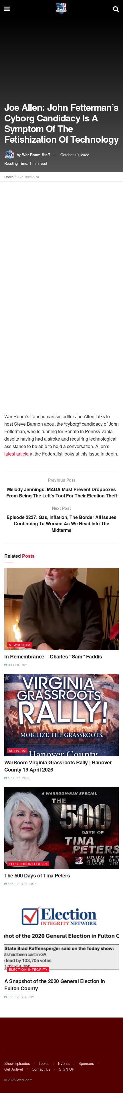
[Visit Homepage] (61, 8)
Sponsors (86, 1063)
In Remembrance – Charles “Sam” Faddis (53, 656)
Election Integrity (28, 863)
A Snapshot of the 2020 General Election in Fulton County (54, 984)
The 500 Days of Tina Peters (37, 875)
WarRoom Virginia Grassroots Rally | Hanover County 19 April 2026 (58, 766)
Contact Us (41, 1069)
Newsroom (19, 644)
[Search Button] (116, 8)
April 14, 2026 (18, 778)
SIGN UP (66, 1069)
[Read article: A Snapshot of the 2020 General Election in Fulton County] (61, 934)
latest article (16, 453)
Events (64, 1063)
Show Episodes (17, 1063)
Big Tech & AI (28, 176)
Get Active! (13, 1069)
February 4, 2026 (21, 997)
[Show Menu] (7, 8)
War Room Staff (36, 154)
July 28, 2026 (17, 665)
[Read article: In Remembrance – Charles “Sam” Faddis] (61, 609)
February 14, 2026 (21, 884)
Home (9, 176)
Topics (44, 1063)
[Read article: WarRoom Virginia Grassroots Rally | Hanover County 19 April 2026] (61, 715)
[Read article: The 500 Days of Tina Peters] (61, 828)
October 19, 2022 (74, 154)
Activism (17, 750)
